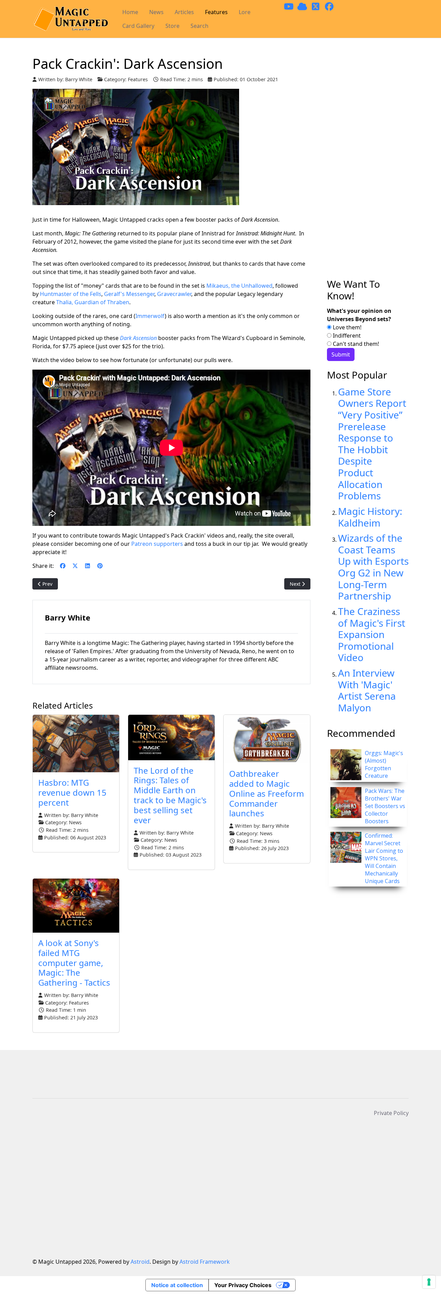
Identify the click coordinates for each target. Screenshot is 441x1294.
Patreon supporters (157, 544)
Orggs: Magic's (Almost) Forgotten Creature (384, 764)
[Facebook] (62, 566)
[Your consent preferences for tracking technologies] (428, 1281)
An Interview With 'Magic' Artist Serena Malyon (367, 690)
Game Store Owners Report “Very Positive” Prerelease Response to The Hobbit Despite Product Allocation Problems (372, 443)
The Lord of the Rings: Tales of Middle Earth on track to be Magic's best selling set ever (170, 795)
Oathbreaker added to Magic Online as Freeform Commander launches (266, 793)
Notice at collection (177, 1285)
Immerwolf (150, 316)
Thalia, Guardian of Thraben (92, 302)
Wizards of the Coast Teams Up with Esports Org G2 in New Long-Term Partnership (373, 566)
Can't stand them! (355, 344)
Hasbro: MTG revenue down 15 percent (72, 792)
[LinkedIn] (87, 566)
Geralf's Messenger (129, 294)
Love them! (346, 327)
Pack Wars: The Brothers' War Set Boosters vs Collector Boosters (385, 806)
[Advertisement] (368, 167)
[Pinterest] (99, 566)
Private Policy (391, 1113)
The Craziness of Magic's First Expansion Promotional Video (371, 634)
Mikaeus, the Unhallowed (239, 285)
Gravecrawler (174, 294)
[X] (75, 566)
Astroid (140, 1261)
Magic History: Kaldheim (370, 517)
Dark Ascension (138, 338)
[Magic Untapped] (70, 19)
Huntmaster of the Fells (70, 294)
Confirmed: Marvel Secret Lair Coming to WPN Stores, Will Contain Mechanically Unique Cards (384, 858)
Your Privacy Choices (242, 1285)
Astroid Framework (205, 1261)
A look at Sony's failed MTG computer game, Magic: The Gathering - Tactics (74, 962)
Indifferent (346, 335)
